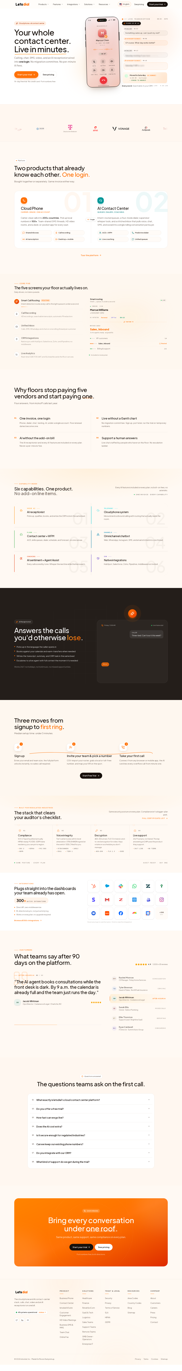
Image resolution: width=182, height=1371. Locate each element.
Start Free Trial (89, 786)
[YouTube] (27, 1331)
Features (57, 4)
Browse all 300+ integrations (26, 931)
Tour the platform (89, 266)
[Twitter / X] (16, 1331)
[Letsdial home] (22, 4)
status (41, 1323)
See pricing (139, 4)
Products (43, 4)
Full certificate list (153, 829)
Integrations (72, 4)
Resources (103, 4)
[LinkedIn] (22, 1331)
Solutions (88, 4)
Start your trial (156, 4)
